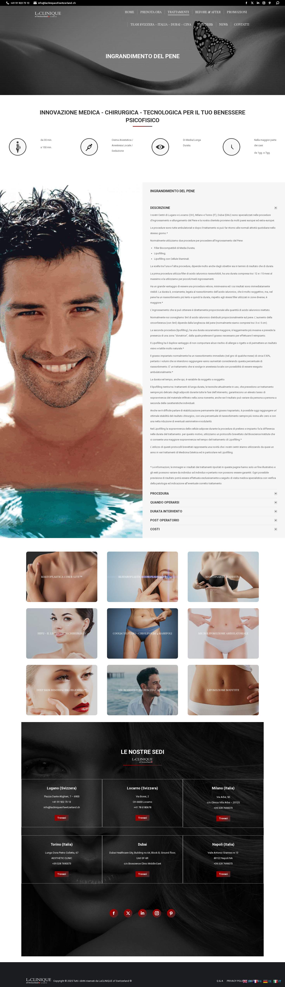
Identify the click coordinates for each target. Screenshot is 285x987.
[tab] (213, 207)
